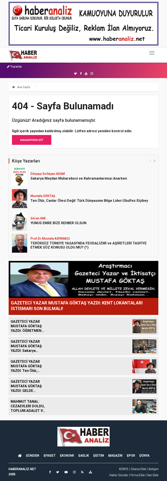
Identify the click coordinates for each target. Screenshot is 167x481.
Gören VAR (38, 218)
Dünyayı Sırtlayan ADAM (47, 173)
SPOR (131, 455)
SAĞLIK (83, 455)
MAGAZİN (115, 455)
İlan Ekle (153, 475)
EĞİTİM (98, 455)
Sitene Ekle (138, 469)
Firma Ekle (138, 475)
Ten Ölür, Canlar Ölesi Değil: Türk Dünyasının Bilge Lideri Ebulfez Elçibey (89, 201)
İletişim (154, 469)
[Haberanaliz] (22, 55)
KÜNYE (124, 469)
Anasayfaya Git (31, 140)
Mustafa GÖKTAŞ (42, 196)
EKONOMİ (67, 455)
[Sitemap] (90, 472)
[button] (154, 160)
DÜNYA (144, 455)
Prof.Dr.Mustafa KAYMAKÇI (50, 238)
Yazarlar (16, 66)
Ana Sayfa (23, 87)
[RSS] (82, 472)
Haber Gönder (118, 475)
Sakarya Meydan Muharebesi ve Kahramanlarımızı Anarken (78, 178)
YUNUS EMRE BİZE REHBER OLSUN (58, 223)
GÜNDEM (32, 455)
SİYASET (49, 455)
